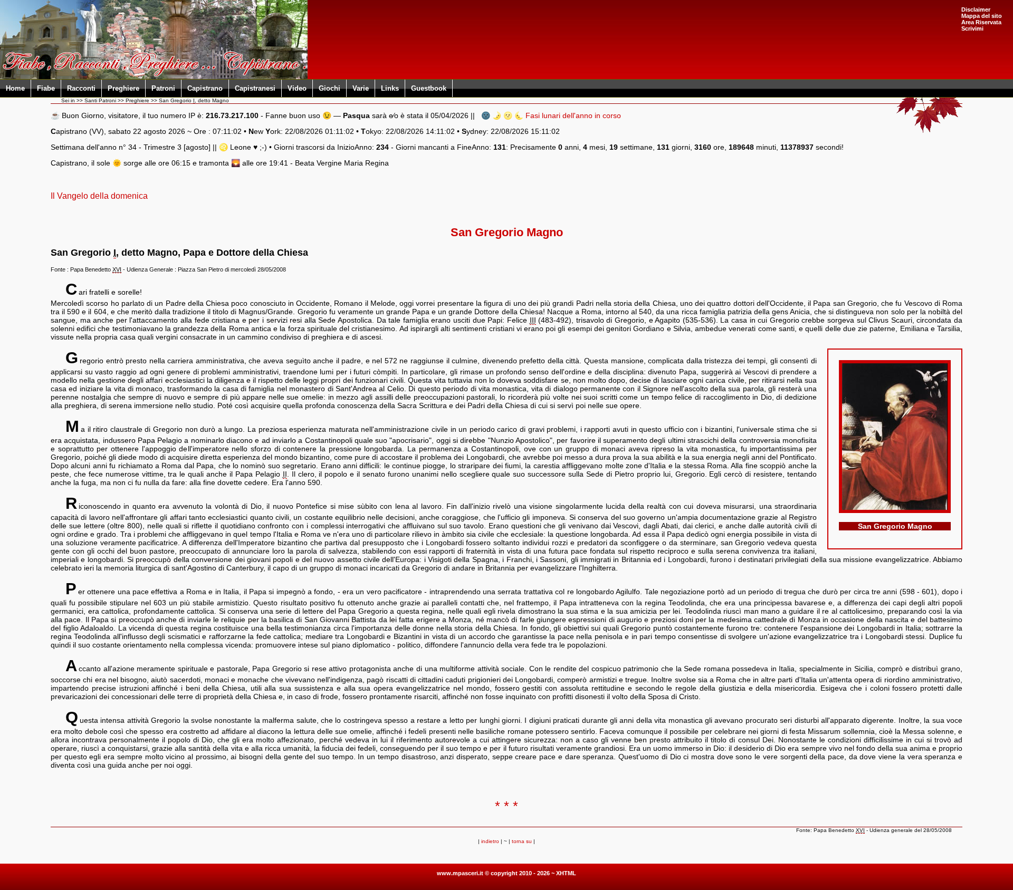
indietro (490, 841)
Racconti (81, 88)
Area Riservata (981, 22)
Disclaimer (975, 9)
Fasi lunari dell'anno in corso (573, 115)
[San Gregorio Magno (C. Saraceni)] (895, 510)
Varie (360, 88)
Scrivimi (972, 28)
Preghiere (123, 88)
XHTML (566, 873)
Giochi (329, 88)
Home (15, 88)
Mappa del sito (981, 16)
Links (390, 88)
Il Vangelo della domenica (99, 195)
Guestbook (428, 88)
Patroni (163, 88)
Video (297, 88)
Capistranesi (255, 88)
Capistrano (205, 88)
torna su (522, 841)
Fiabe (46, 88)
